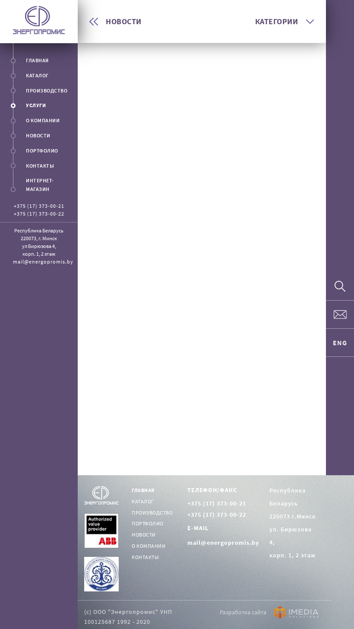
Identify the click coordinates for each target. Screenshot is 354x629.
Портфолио (42, 150)
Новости (38, 135)
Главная (37, 60)
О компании (148, 546)
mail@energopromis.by (43, 261)
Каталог (37, 75)
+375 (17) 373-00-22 (39, 213)
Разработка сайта (244, 612)
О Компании (43, 120)
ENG (340, 342)
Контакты (40, 165)
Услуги (36, 105)
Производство (46, 90)
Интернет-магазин (40, 184)
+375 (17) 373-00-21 (39, 206)
